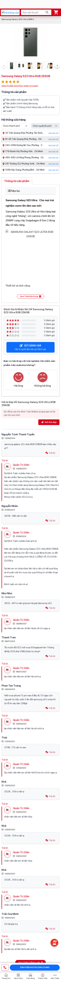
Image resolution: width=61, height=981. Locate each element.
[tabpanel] (30, 243)
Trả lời (52, 453)
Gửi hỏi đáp (50, 422)
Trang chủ (6, 978)
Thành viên (43, 978)
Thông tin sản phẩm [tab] (16, 181)
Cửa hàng (30, 978)
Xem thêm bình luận (29, 962)
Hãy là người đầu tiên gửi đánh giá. (30, 347)
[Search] (47, 12)
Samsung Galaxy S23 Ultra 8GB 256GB (20, 19)
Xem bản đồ (53, 133)
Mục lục (15, 190)
